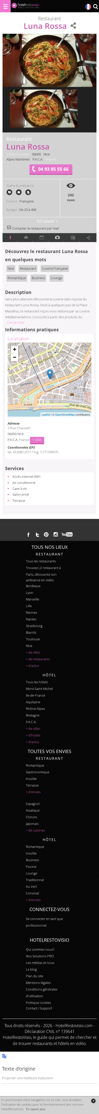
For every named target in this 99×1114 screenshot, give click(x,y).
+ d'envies (33, 792)
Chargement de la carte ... (49, 380)
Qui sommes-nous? (40, 949)
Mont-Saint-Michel (39, 688)
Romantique (17, 278)
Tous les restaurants (41, 561)
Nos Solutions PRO (40, 956)
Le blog (31, 969)
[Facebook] (28, 534)
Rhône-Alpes (35, 708)
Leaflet (46, 414)
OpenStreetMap (65, 414)
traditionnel (35, 880)
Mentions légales (38, 982)
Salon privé (20, 494)
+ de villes (33, 652)
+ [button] (14, 349)
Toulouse (33, 639)
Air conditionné (23, 482)
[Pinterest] (46, 534)
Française (27, 201)
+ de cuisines (35, 830)
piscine (31, 866)
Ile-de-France (35, 695)
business (32, 860)
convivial (32, 893)
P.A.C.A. (37, 159)
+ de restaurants (38, 659)
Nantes (31, 619)
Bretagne (32, 715)
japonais (32, 823)
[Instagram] (56, 535)
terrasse (32, 785)
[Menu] (5, 6)
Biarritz (31, 632)
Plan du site (34, 976)
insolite (31, 778)
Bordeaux (33, 586)
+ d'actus (32, 665)
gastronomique (37, 772)
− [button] (14, 357)
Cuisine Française (55, 268)
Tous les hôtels (37, 682)
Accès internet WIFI (26, 476)
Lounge (56, 278)
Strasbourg (34, 625)
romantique (35, 765)
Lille (29, 606)
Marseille (32, 599)
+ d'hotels (33, 735)
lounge (31, 873)
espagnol (33, 803)
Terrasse (18, 500)
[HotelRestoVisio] (25, 7)
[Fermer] (93, 1101)
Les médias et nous (40, 962)
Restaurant (28, 268)
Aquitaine (33, 702)
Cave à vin (19, 488)
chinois (31, 817)
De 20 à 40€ (27, 209)
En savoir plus (35, 1109)
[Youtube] (67, 534)
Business (38, 278)
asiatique (33, 810)
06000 (36, 154)
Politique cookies (38, 1002)
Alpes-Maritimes (18, 159)
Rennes (31, 612)
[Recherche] (95, 7)
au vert (31, 886)
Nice (46, 154)
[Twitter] (37, 534)
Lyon (29, 592)
